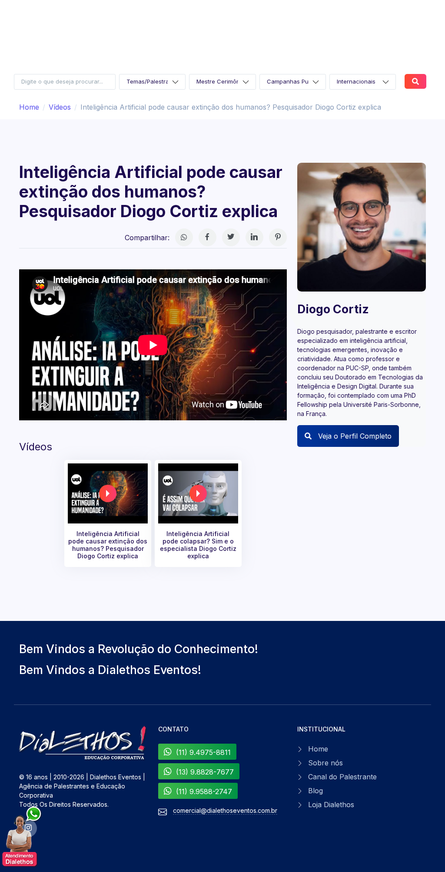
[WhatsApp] (184, 237)
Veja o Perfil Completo (354, 436)
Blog (315, 790)
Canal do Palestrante (342, 776)
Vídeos (60, 107)
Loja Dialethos (331, 804)
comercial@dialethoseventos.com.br (225, 810)
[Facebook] (207, 237)
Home (29, 107)
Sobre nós (325, 762)
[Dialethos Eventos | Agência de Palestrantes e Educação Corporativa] (83, 743)
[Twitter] (231, 237)
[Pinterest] (278, 237)
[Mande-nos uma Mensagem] (22, 837)
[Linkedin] (254, 237)
